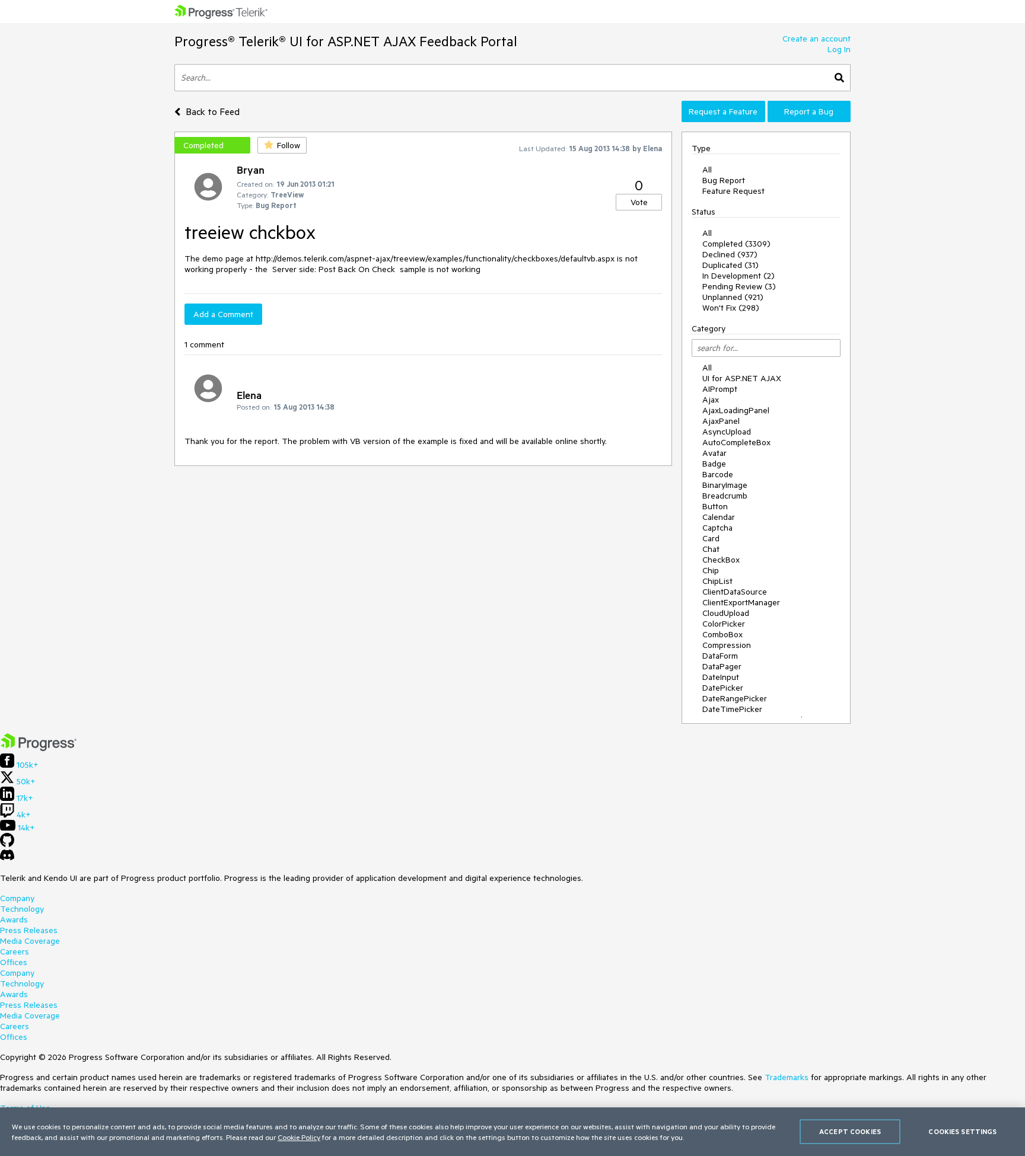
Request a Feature (723, 111)
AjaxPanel (721, 421)
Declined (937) (729, 254)
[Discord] (7, 857)
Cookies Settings (962, 1131)
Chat (711, 549)
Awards (14, 919)
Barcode (717, 474)
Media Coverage (30, 940)
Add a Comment (223, 314)
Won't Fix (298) (730, 307)
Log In (839, 49)
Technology (22, 908)
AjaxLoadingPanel (735, 410)
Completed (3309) (736, 243)
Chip (710, 570)
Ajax (710, 399)
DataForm (720, 655)
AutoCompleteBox (736, 442)
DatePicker (722, 687)
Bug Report (723, 180)
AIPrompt (719, 389)
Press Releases (29, 930)
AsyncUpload (726, 431)
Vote (639, 202)
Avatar (714, 453)
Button (715, 506)
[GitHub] (7, 844)
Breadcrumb (724, 495)
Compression (726, 645)
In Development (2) (738, 275)
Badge (714, 463)
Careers (14, 951)
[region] (512, 1131)
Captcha (717, 527)
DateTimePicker (732, 709)
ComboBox (722, 634)
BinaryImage (724, 485)
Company (17, 898)
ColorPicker (723, 623)
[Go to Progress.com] (38, 748)
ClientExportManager (741, 602)
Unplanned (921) (732, 297)
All (707, 169)
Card (711, 538)
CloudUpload (725, 613)
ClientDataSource (734, 591)
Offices (13, 962)
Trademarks (786, 1077)
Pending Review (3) (739, 286)
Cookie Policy (299, 1137)
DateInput (720, 677)
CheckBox (721, 559)
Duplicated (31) (730, 265)
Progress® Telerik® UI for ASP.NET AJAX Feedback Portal (345, 41)
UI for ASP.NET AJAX (741, 378)
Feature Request (733, 191)
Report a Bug (808, 111)
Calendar (718, 517)
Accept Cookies (850, 1131)
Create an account (816, 38)
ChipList (717, 581)
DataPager (721, 666)
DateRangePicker (734, 698)
